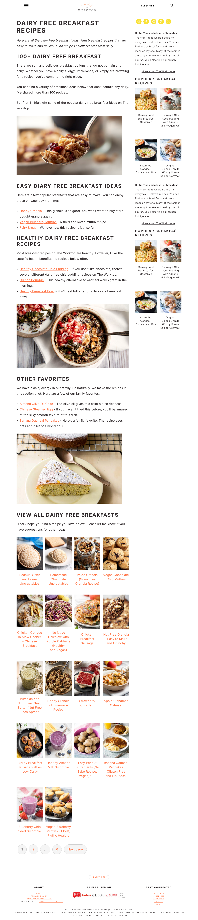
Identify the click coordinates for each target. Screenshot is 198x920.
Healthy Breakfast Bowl (37, 291)
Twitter (158, 902)
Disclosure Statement (39, 899)
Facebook (158, 899)
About (39, 893)
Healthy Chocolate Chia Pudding (44, 269)
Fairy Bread (28, 227)
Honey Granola (31, 211)
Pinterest (158, 896)
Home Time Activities (51, 902)
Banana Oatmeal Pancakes (39, 420)
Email (159, 904)
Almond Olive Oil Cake (36, 404)
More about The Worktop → (158, 71)
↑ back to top (99, 877)
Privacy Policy (39, 896)
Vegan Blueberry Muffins (38, 222)
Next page (75, 849)
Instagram (159, 893)
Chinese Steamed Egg (36, 409)
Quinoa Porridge (32, 280)
